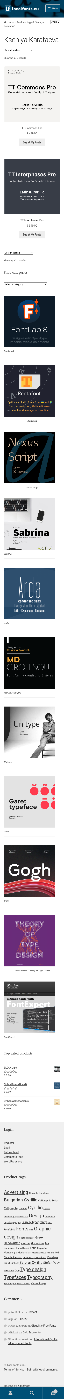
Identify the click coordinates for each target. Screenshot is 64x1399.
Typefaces (15, 1277)
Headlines (25, 1243)
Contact (32, 1312)
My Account (10, 1393)
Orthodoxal (40, 1257)
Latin (33, 1248)
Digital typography (12, 1222)
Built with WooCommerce (42, 1369)
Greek (39, 1237)
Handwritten (12, 1243)
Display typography (34, 1222)
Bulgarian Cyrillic (20, 1199)
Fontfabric (9, 1229)
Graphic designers (26, 1238)
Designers (50, 1216)
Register (9, 1143)
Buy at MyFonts (32, 142)
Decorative (22, 1216)
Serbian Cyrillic (30, 1262)
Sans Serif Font (11, 1263)
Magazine (42, 1248)
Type (17, 1270)
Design (36, 1216)
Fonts (22, 1229)
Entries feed (11, 1152)
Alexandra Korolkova (39, 1193)
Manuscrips (10, 1252)
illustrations (37, 1243)
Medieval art (24, 1252)
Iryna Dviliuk (22, 1248)
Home (11, 22)
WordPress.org (13, 1161)
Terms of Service (14, 1369)
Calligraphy (11, 1208)
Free (31, 1230)
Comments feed (13, 1157)
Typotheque (10, 1283)
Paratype (52, 1257)
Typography (40, 1277)
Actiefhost (24, 1385)
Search (32, 1393)
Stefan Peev (51, 1262)
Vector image (38, 1283)
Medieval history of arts (43, 1253)
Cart (49, 1390)
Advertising (16, 1192)
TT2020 (22, 1319)
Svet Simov (9, 1270)
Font (50, 1223)
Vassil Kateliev (23, 1283)
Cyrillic (35, 1208)
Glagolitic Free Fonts (43, 1325)
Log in (7, 1147)
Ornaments (28, 1257)
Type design (33, 1269)
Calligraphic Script (48, 1200)
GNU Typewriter (32, 1332)
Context (23, 1208)
